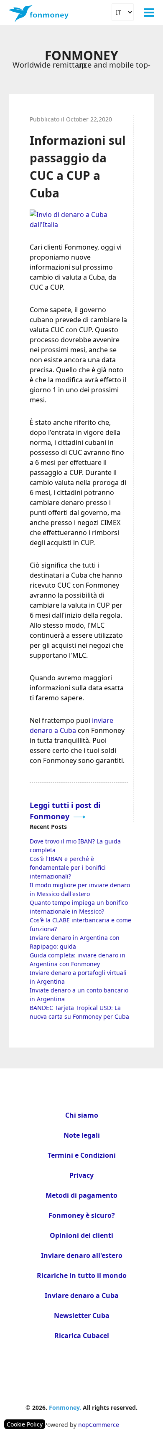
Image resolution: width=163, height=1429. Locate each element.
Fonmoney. (65, 1407)
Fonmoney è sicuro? (81, 1215)
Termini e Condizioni (82, 1155)
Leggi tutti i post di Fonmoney (65, 810)
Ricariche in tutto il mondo (82, 1275)
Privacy (81, 1175)
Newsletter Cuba (82, 1315)
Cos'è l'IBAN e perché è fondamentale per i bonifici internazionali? (68, 867)
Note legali (82, 1135)
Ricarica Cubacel (81, 1335)
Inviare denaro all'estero (81, 1255)
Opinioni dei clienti (81, 1235)
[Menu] (149, 12)
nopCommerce (98, 1425)
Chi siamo (81, 1115)
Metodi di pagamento (81, 1195)
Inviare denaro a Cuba (82, 1295)
